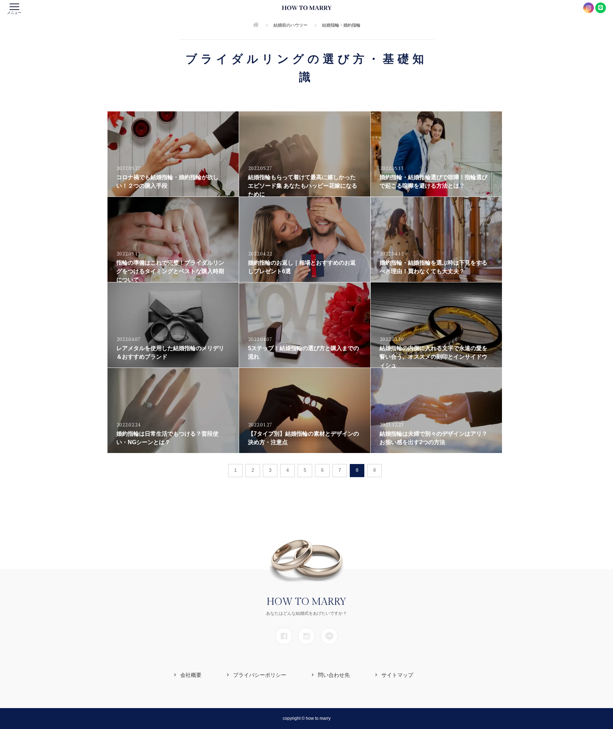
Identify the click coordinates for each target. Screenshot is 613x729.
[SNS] (283, 636)
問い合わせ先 (334, 675)
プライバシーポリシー (259, 675)
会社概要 (190, 675)
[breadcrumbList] (256, 25)
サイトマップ (397, 675)
